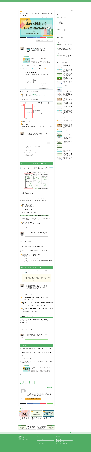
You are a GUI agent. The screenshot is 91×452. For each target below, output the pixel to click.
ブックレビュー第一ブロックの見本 (30, 152)
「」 (23, 272)
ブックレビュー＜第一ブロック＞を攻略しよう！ (32, 146)
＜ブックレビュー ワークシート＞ (31, 68)
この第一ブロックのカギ (29, 155)
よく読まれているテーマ (62, 17)
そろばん (60, 24)
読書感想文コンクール (31, 49)
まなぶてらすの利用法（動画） (62, 443)
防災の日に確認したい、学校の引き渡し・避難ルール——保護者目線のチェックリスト (65, 41)
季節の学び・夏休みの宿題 (63, 27)
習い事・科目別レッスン (41, 3)
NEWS (67, 3)
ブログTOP (24, 3)
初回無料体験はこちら (42, 443)
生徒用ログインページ (61, 441)
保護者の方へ (51, 3)
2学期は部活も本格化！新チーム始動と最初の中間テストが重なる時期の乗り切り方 (65, 49)
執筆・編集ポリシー (21, 437)
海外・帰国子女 (61, 23)
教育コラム (31, 3)
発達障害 (60, 22)
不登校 (60, 21)
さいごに (25, 157)
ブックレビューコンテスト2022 (31, 383)
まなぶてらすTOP (60, 439)
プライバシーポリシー (22, 436)
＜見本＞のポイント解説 (29, 154)
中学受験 (60, 20)
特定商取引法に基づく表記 (23, 439)
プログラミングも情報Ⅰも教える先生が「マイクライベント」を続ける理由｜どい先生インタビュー (65, 56)
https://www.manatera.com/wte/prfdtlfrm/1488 (33, 399)
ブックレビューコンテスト (24, 383)
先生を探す (40, 441)
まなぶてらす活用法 (60, 3)
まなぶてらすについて (62, 29)
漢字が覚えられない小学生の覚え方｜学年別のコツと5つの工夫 (65, 45)
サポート (45, 5)
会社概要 (20, 438)
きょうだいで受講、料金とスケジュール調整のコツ (65, 53)
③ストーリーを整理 (28, 150)
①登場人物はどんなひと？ (29, 147)
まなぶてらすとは (42, 439)
